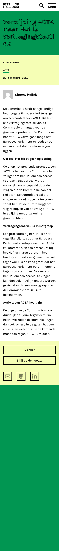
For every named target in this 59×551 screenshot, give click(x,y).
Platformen (11, 62)
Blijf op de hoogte (29, 360)
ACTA (6, 70)
